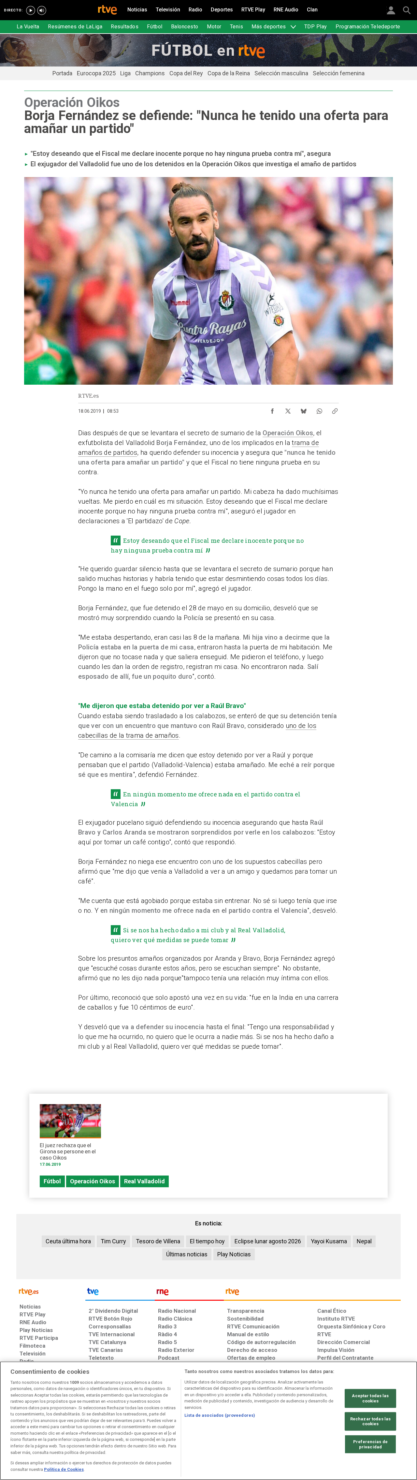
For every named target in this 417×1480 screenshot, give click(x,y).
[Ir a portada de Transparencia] (312, 1293)
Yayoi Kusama (329, 1241)
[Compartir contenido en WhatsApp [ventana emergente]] (319, 409)
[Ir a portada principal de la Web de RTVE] (50, 1291)
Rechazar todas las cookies (370, 1421)
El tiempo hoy (207, 1241)
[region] (208, 1420)
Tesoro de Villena (158, 1241)
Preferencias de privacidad (370, 1444)
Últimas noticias (187, 1254)
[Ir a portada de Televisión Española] (119, 1293)
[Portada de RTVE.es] (107, 10)
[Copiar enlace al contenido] (335, 409)
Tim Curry (113, 1241)
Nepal (364, 1241)
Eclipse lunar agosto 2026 (268, 1241)
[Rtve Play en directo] (30, 10)
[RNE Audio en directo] (41, 10)
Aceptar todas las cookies (370, 1398)
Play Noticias (234, 1254)
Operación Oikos (288, 433)
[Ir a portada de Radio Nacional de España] (189, 1293)
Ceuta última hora (68, 1241)
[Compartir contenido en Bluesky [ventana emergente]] (303, 409)
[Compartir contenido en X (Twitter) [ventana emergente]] (288, 409)
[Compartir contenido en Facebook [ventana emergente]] (272, 409)
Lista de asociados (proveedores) (219, 1415)
